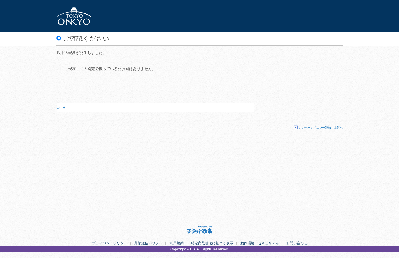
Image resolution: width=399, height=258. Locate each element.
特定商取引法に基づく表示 (212, 242)
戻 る (61, 107)
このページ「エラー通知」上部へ (321, 127)
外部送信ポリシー (148, 242)
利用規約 (177, 242)
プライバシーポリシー (109, 242)
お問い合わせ (296, 242)
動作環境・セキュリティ (259, 242)
